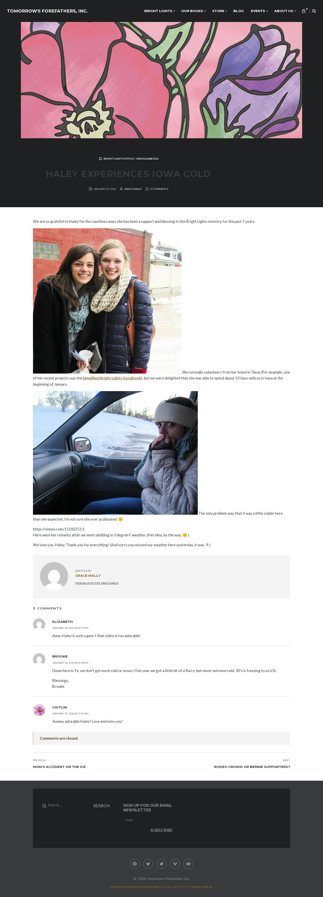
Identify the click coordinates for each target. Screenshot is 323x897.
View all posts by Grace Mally (97, 583)
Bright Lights (158, 11)
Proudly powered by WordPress (135, 886)
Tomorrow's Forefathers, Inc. (47, 11)
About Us (283, 11)
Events (258, 11)
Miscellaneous (147, 158)
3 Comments (159, 189)
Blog (238, 11)
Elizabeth (62, 622)
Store (218, 11)
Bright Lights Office (118, 158)
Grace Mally (133, 189)
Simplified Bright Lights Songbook (112, 378)
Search (101, 805)
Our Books (192, 11)
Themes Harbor (200, 886)
